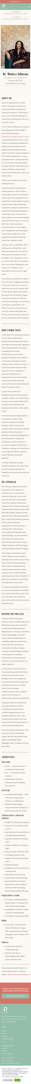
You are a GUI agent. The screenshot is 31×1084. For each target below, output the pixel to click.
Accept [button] (17, 1080)
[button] (28, 6)
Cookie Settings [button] (8, 1080)
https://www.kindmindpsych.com (15, 137)
